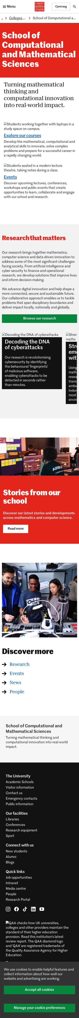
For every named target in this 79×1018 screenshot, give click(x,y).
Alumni (11, 857)
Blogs (10, 862)
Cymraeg (61, 6)
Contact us (14, 793)
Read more (16, 528)
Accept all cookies (39, 990)
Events (10, 177)
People (17, 692)
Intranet (12, 883)
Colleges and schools (25, 18)
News (15, 682)
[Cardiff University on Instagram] (8, 909)
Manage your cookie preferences (39, 1008)
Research (20, 664)
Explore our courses (22, 136)
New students (16, 851)
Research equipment (21, 830)
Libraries (12, 819)
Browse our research (39, 318)
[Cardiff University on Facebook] (16, 909)
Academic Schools (20, 782)
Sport (10, 836)
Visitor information (20, 787)
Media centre (16, 888)
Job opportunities (19, 877)
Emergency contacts (21, 798)
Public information (19, 804)
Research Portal (18, 899)
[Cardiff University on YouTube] (42, 909)
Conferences (15, 825)
